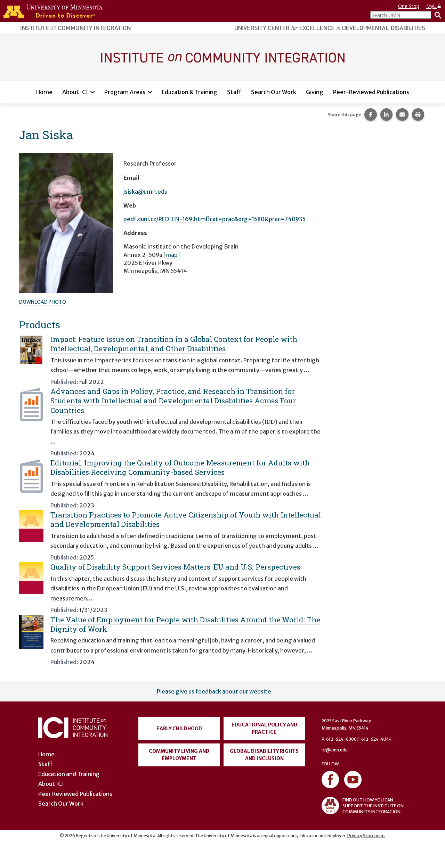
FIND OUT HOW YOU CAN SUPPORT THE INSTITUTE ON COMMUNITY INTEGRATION (373, 805)
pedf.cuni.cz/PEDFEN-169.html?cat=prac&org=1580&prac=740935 (214, 219)
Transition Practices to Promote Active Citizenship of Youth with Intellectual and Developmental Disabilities (185, 519)
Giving (314, 92)
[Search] (436, 15)
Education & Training (189, 92)
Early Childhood (179, 728)
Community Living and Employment (179, 755)
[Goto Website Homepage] (222, 56)
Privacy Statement (366, 835)
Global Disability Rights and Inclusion (264, 755)
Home (44, 92)
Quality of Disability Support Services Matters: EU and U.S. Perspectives (175, 567)
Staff (234, 92)
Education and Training (69, 774)
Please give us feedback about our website (214, 691)
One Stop (408, 6)
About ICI (75, 92)
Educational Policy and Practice (264, 728)
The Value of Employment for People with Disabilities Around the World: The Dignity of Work (185, 624)
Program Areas (124, 92)
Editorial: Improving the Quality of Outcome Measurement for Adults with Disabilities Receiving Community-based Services (180, 467)
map (171, 254)
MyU (431, 6)
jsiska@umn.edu (145, 191)
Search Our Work (273, 92)
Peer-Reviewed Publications (371, 92)
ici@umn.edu (335, 749)
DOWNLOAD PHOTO (42, 302)
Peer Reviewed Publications (75, 793)
